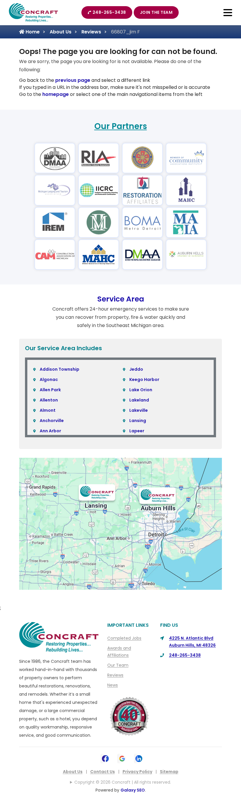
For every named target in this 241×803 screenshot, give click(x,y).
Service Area (120, 299)
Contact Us (102, 772)
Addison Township (59, 369)
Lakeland (139, 400)
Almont (48, 410)
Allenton (49, 400)
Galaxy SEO (132, 790)
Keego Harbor (144, 379)
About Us (60, 31)
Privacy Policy (137, 772)
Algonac (49, 379)
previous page (72, 80)
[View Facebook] (105, 758)
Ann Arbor (50, 431)
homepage (55, 94)
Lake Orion (140, 390)
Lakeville (138, 410)
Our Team (117, 665)
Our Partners (120, 126)
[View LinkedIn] (139, 758)
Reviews (91, 31)
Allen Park (50, 390)
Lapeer (136, 431)
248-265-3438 (109, 12)
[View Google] (122, 758)
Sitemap (169, 772)
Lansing (137, 420)
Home (32, 31)
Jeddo (136, 369)
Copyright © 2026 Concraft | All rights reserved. (122, 782)
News (112, 685)
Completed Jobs (124, 638)
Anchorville (52, 420)
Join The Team (156, 12)
